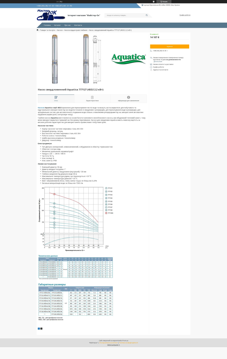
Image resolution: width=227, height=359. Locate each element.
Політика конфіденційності (128, 343)
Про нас (67, 25)
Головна (47, 25)
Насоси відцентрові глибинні (75, 30)
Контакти (78, 25)
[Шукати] (146, 15)
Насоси (60, 30)
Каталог (57, 25)
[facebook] (39, 329)
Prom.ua (125, 341)
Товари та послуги (47, 30)
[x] (41, 329)
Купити (169, 46)
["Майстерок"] (51, 15)
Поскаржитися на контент (108, 343)
